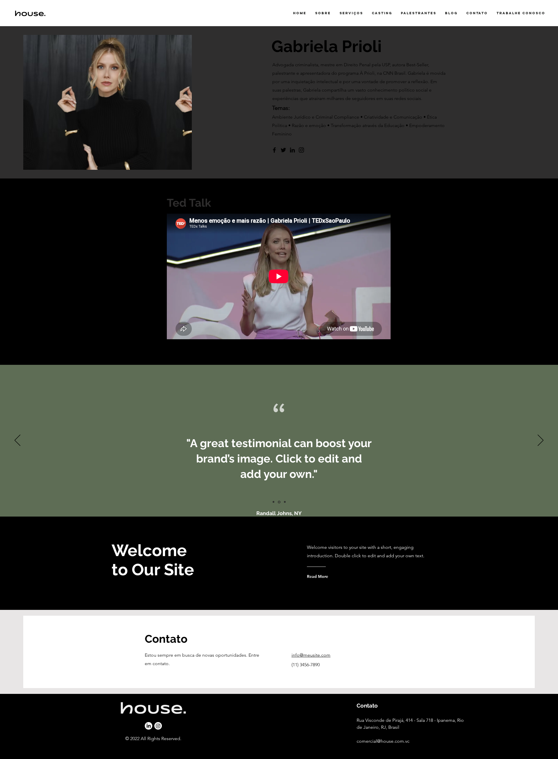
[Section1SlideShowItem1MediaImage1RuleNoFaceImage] (273, 502)
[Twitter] (283, 150)
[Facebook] (274, 150)
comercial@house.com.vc (383, 741)
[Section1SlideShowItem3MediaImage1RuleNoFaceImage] (285, 502)
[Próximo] (540, 441)
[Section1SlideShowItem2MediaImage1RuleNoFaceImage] (279, 502)
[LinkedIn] (292, 150)
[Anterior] (17, 441)
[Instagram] (301, 150)
